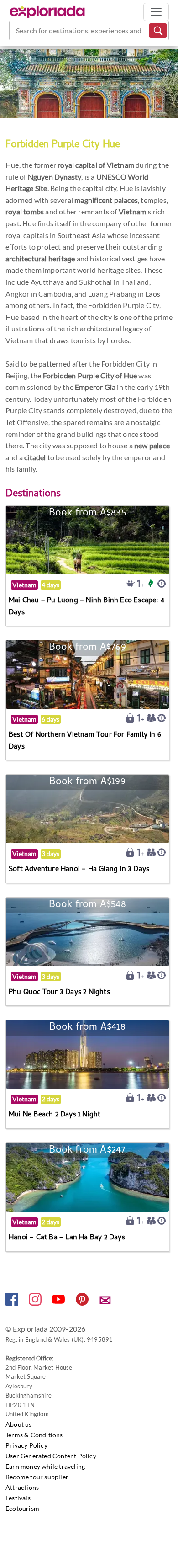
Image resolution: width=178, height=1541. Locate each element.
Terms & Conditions (34, 1435)
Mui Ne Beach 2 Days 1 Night (54, 1115)
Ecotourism (22, 1508)
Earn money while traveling (45, 1466)
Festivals (18, 1498)
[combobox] (16, 30)
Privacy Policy (26, 1445)
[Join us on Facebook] (12, 1302)
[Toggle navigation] (156, 12)
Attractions (22, 1487)
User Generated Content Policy (50, 1456)
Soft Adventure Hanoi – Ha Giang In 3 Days (79, 870)
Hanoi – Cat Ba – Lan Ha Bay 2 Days (67, 1238)
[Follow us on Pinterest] (83, 1302)
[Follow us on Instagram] (36, 1302)
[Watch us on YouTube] (59, 1302)
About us (18, 1424)
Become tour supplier (36, 1477)
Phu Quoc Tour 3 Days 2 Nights (59, 993)
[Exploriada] (47, 12)
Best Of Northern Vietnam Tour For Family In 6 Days (85, 741)
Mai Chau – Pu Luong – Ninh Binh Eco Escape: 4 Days (86, 607)
